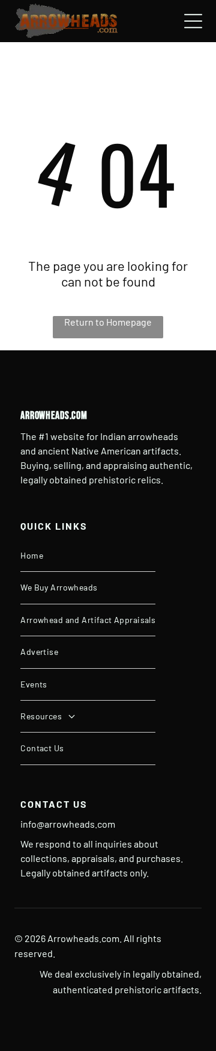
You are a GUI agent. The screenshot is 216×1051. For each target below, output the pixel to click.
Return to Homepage (108, 321)
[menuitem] (87, 556)
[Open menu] (193, 21)
